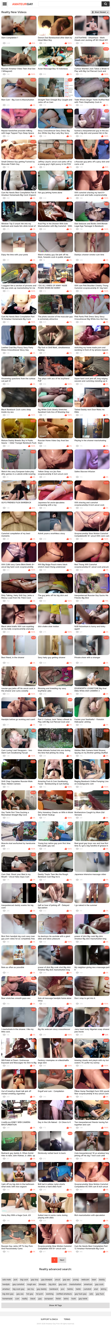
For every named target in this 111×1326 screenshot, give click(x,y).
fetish (58, 1298)
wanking (49, 1294)
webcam (85, 1279)
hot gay (29, 1294)
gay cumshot (18, 1284)
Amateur (22, 4)
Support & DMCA (49, 1319)
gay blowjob (46, 1279)
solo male (6, 1279)
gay (40, 1298)
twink (78, 1289)
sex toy (30, 1289)
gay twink (83, 1298)
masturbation (75, 1284)
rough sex (31, 1284)
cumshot (87, 1289)
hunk (73, 1298)
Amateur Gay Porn (53, 1324)
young (76, 1279)
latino (66, 1298)
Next (62, 1260)
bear (94, 1279)
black (32, 1298)
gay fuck (100, 1294)
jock (15, 1279)
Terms (67, 1319)
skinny (103, 1289)
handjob (6, 1284)
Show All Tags (55, 1305)
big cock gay (18, 1289)
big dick (52, 1284)
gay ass (20, 1294)
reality (24, 1298)
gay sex (66, 1279)
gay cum (62, 1284)
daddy (102, 1279)
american (88, 1284)
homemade (7, 1298)
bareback (54, 1289)
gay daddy (42, 1289)
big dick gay (8, 1294)
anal (96, 1289)
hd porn (39, 1294)
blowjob (42, 1284)
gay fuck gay (80, 1294)
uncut (57, 1279)
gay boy (34, 1279)
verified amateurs (64, 1294)
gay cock (99, 1284)
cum (17, 1298)
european (49, 1298)
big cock (24, 1279)
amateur (6, 1289)
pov (62, 1289)
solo (91, 1294)
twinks (70, 1289)
